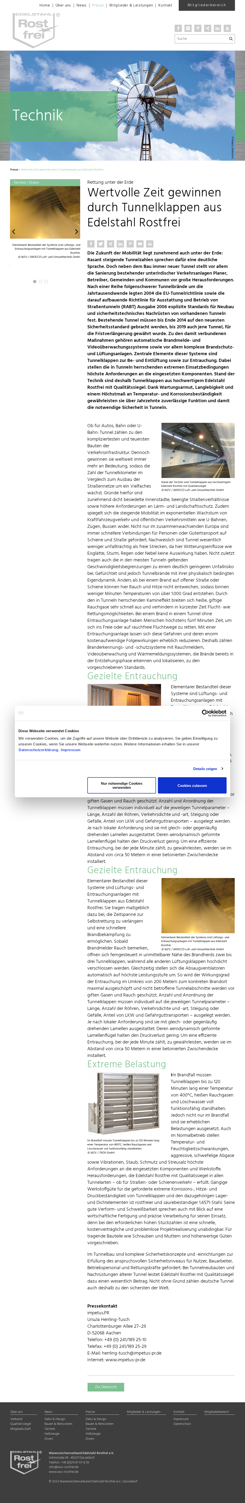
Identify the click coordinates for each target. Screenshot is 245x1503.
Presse (98, 5)
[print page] (149, 244)
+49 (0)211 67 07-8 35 (75, 1462)
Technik (50, 1429)
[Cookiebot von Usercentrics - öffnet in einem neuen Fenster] (206, 713)
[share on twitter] (100, 244)
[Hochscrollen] (235, 1495)
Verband (16, 1419)
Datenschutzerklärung (38, 750)
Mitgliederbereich (207, 5)
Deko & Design (55, 1419)
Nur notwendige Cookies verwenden (121, 785)
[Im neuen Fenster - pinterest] (197, 28)
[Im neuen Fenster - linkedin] (217, 28)
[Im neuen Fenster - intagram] (188, 28)
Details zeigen (205, 768)
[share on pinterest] (130, 244)
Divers (49, 1438)
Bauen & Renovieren (58, 1423)
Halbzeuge (52, 1433)
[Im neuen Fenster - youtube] (227, 28)
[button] (13, 231)
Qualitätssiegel (20, 1423)
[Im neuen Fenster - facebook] (178, 28)
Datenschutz (182, 1423)
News (82, 5)
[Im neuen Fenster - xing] (207, 28)
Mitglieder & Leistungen (131, 5)
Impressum (71, 750)
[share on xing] (110, 244)
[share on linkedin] (120, 244)
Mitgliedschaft (20, 1429)
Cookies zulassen (192, 785)
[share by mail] (140, 244)
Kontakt (165, 5)
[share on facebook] (91, 244)
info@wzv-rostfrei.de (63, 1467)
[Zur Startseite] (19, 5)
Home (44, 5)
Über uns (63, 5)
